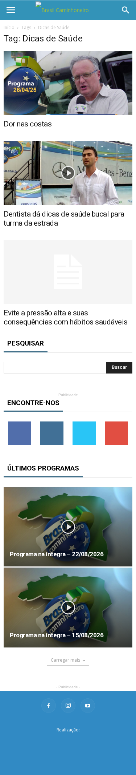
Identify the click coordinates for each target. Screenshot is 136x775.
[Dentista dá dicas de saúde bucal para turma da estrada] (68, 173)
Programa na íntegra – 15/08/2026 (56, 635)
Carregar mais (65, 660)
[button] (126, 10)
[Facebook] (48, 705)
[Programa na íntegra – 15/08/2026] (68, 607)
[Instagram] (68, 705)
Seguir (52, 424)
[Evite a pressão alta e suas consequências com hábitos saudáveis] (68, 272)
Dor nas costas (27, 124)
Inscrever (116, 424)
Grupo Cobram (68, 741)
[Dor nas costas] (68, 83)
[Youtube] (88, 705)
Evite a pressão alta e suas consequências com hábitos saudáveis (66, 317)
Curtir (20, 424)
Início (9, 27)
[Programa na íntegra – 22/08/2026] (68, 526)
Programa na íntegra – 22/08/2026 (56, 554)
